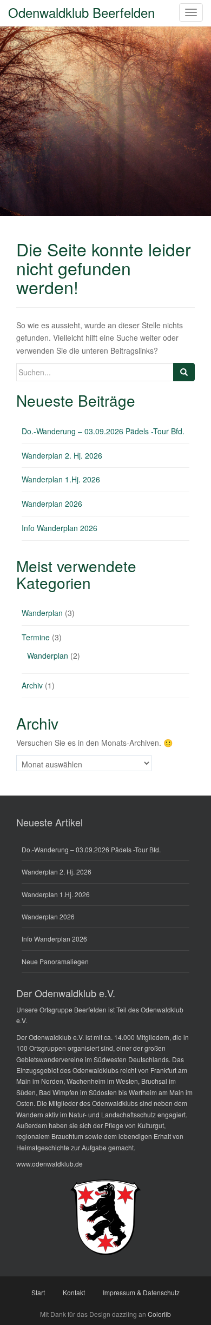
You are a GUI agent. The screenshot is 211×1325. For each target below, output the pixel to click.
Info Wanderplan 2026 (59, 527)
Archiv (32, 685)
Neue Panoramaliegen (55, 961)
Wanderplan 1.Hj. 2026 (61, 479)
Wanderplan (42, 612)
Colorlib (159, 1314)
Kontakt (74, 1292)
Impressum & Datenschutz (141, 1292)
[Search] (184, 372)
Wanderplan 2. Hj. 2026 (62, 455)
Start (38, 1292)
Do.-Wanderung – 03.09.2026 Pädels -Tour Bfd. (103, 431)
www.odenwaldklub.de (49, 1163)
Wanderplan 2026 (52, 503)
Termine (36, 637)
